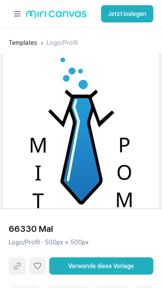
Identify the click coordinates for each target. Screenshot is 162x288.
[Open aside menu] (17, 13)
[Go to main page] (56, 16)
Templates (23, 42)
